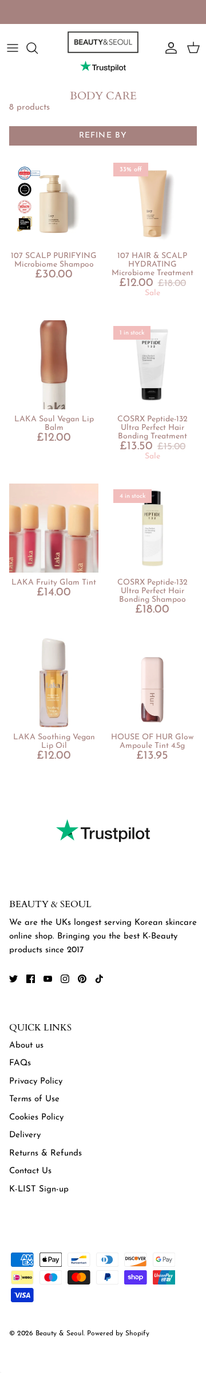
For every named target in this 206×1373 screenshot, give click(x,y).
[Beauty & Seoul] (103, 42)
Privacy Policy (35, 1081)
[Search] (37, 48)
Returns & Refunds (45, 1153)
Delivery (25, 1135)
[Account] (168, 48)
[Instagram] (65, 979)
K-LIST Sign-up (39, 1189)
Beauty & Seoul (59, 1333)
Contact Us (30, 1171)
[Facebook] (30, 979)
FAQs (20, 1063)
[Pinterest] (82, 979)
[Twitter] (13, 979)
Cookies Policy (36, 1117)
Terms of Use (34, 1099)
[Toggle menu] (12, 48)
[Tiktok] (99, 979)
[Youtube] (47, 979)
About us (26, 1045)
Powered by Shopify (118, 1333)
